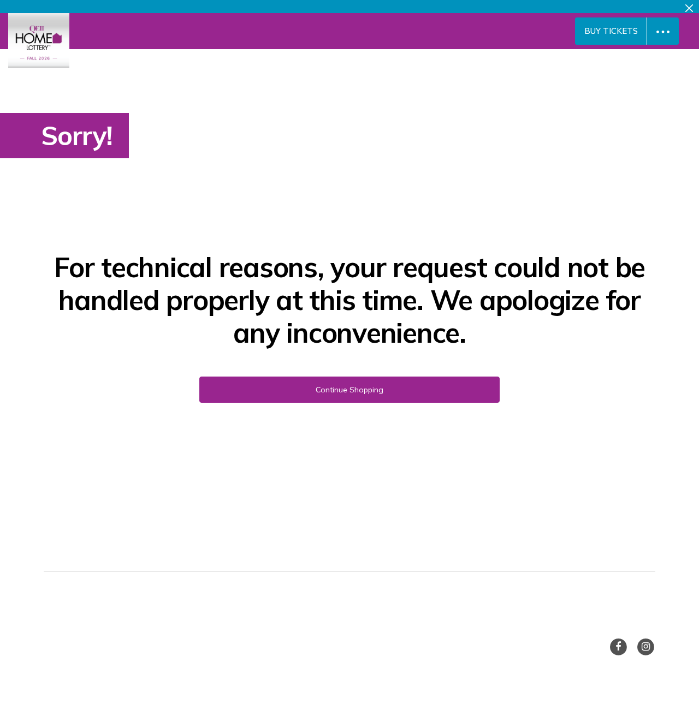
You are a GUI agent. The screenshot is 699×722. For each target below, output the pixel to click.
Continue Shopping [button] (349, 390)
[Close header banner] (689, 6)
